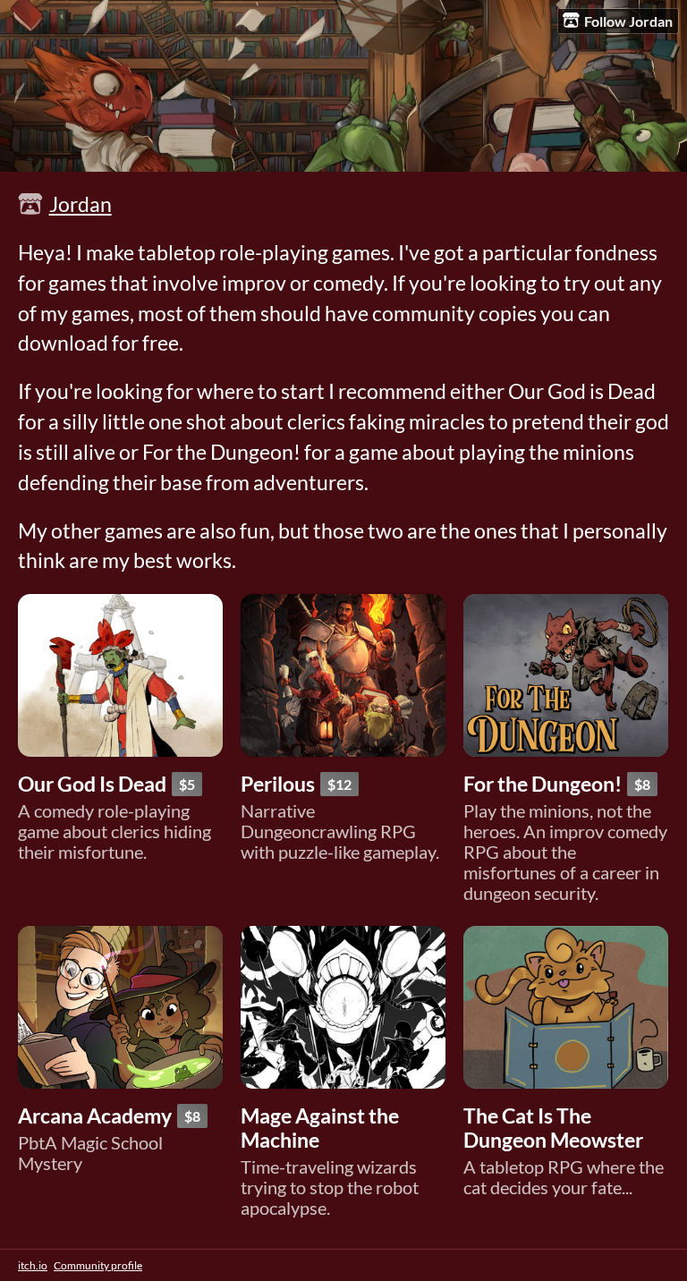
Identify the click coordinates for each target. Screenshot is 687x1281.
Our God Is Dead (92, 784)
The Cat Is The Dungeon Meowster (553, 1128)
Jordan (80, 204)
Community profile (98, 1265)
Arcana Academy (95, 1116)
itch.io (32, 1265)
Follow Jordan (628, 21)
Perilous (278, 784)
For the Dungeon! (542, 784)
